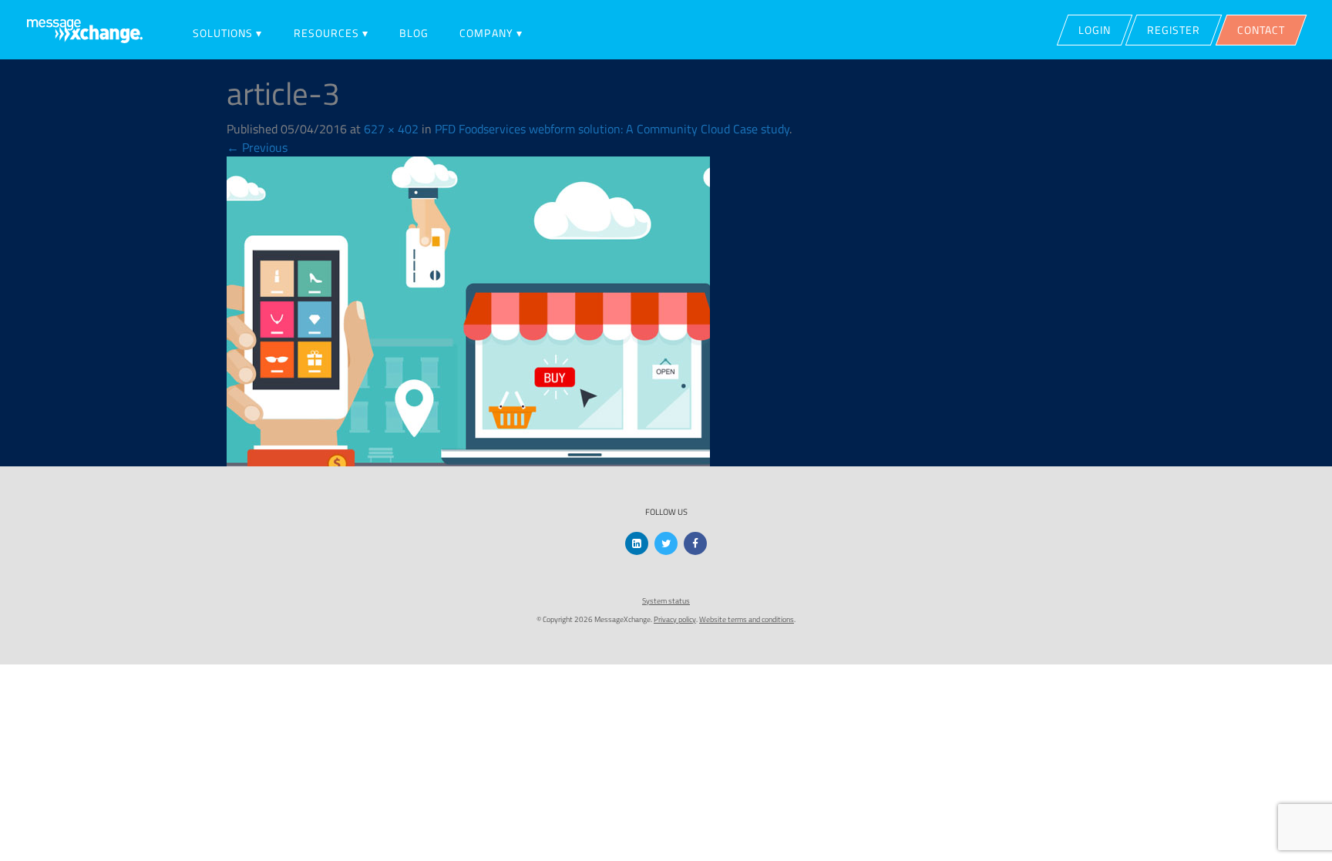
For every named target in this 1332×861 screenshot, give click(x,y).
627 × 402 (391, 128)
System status (666, 601)
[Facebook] (695, 543)
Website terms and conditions (746, 619)
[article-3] (468, 310)
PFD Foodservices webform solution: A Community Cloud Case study (612, 128)
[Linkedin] (636, 543)
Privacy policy (675, 619)
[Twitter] (666, 543)
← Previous (257, 147)
